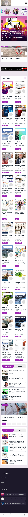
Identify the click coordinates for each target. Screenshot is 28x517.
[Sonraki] (26, 53)
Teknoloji (5, 28)
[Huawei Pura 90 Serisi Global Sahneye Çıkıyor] (5, 461)
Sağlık (17, 125)
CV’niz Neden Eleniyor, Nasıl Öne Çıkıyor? (16, 397)
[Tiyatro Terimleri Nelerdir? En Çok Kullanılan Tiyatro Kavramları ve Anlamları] (20, 228)
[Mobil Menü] (26, 3)
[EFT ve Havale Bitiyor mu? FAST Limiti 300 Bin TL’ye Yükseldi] (7, 111)
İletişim (2, 482)
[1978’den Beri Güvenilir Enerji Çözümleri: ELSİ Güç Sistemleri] (7, 345)
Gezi (4, 149)
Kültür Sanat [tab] (8, 366)
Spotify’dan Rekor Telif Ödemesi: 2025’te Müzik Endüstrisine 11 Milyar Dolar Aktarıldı (17, 390)
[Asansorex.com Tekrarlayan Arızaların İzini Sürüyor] (20, 345)
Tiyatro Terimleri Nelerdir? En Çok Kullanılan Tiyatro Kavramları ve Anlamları (16, 371)
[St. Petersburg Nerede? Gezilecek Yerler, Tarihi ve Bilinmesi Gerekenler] (7, 275)
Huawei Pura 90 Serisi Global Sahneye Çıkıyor (15, 461)
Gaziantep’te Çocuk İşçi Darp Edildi (11, 58)
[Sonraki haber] (26, 21)
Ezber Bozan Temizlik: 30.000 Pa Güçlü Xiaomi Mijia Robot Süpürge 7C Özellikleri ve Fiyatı (16, 442)
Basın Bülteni (6, 359)
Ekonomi (5, 125)
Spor (17, 219)
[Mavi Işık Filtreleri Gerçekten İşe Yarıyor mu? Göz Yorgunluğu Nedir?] (24, 11)
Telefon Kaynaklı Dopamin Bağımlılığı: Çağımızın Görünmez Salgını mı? (16, 384)
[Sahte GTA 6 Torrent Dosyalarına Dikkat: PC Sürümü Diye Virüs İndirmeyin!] (7, 87)
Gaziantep (4, 46)
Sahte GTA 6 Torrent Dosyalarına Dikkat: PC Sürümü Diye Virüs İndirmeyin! (13, 33)
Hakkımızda (3, 480)
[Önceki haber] (2, 21)
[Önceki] (2, 53)
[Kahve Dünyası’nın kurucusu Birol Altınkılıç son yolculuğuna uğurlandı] (16, 11)
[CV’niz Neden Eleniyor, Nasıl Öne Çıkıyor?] (5, 397)
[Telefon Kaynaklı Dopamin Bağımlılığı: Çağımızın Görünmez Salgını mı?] (5, 384)
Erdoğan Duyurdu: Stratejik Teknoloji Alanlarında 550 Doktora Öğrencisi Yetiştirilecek (17, 448)
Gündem (18, 172)
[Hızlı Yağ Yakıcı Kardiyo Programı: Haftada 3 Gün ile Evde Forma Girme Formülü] (20, 205)
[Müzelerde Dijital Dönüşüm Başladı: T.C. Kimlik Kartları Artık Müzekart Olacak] (5, 378)
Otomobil (18, 336)
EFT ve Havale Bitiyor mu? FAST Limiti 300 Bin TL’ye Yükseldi (15, 503)
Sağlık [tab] (20, 366)
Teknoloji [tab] (7, 430)
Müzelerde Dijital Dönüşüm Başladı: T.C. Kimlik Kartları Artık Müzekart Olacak (17, 377)
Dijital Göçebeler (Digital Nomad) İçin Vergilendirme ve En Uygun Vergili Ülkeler (16, 454)
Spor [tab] (20, 430)
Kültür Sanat (18, 242)
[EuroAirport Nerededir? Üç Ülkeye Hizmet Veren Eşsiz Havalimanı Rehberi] (7, 251)
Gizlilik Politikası (4, 478)
